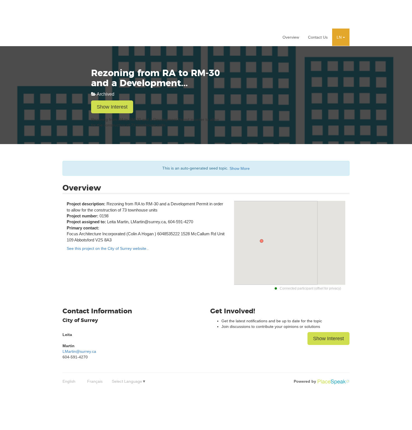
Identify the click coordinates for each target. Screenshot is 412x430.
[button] (340, 37)
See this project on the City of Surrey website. (107, 248)
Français (95, 381)
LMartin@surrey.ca (79, 351)
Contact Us (318, 37)
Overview (291, 37)
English (69, 381)
